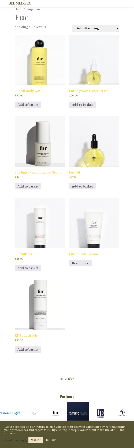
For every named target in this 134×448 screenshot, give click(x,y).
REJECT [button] (51, 440)
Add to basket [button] (27, 104)
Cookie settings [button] (15, 440)
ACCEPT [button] (36, 440)
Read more (80, 263)
